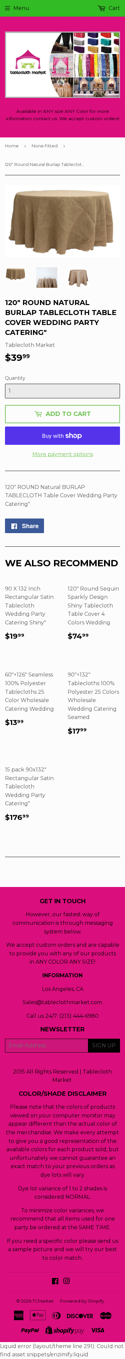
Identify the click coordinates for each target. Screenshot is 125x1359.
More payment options (62, 454)
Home (12, 145)
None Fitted (45, 145)
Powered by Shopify (82, 1301)
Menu (21, 8)
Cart (113, 8)
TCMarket (43, 1301)
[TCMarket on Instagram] (66, 1282)
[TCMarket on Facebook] (55, 1282)
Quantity (15, 378)
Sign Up (104, 1045)
